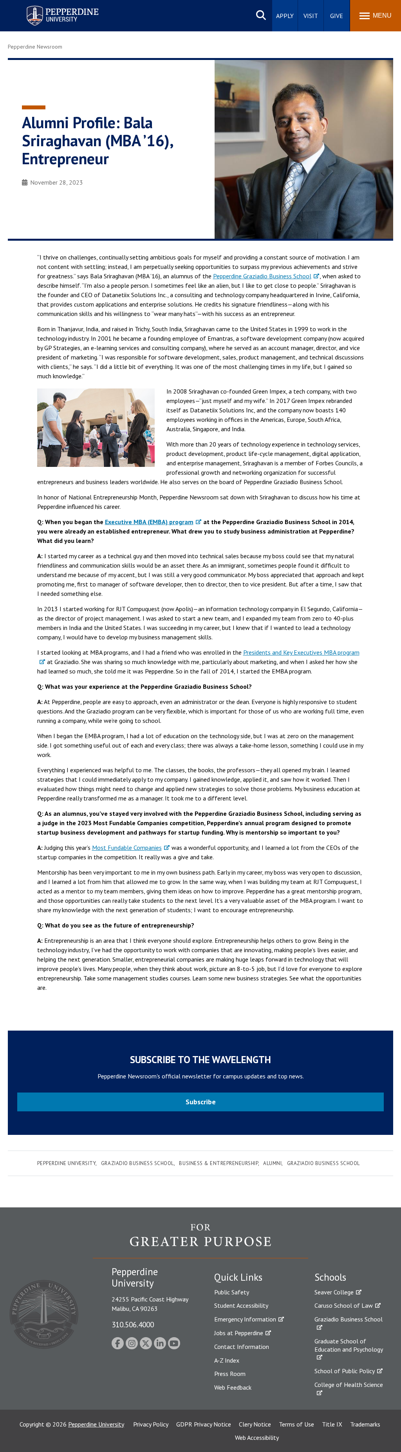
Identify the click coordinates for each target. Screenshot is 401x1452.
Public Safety (231, 1292)
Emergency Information (245, 1319)
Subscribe (201, 1101)
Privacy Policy (150, 1424)
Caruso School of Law (343, 1305)
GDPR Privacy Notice (203, 1424)
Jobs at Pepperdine (238, 1333)
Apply (285, 16)
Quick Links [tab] (238, 1277)
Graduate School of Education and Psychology (348, 1345)
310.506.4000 (133, 1324)
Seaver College (334, 1292)
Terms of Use (296, 1424)
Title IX (332, 1424)
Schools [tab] (330, 1277)
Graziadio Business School (137, 1163)
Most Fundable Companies (127, 847)
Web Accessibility (257, 1437)
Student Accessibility (241, 1305)
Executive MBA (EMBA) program (149, 522)
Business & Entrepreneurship (218, 1163)
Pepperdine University (53, 7)
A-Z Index (226, 1360)
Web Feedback (232, 1387)
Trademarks (365, 1424)
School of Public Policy (344, 1371)
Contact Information (241, 1346)
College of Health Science (348, 1384)
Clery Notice (255, 1424)
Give (336, 16)
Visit (310, 16)
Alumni (272, 1163)
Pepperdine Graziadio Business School (262, 276)
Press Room (230, 1374)
